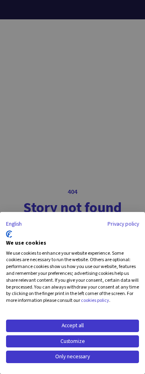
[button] (14, 224)
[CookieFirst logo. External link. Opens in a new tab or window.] (9, 234)
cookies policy (95, 300)
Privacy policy (123, 224)
